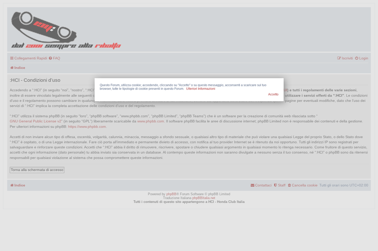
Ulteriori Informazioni (200, 89)
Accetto (273, 94)
